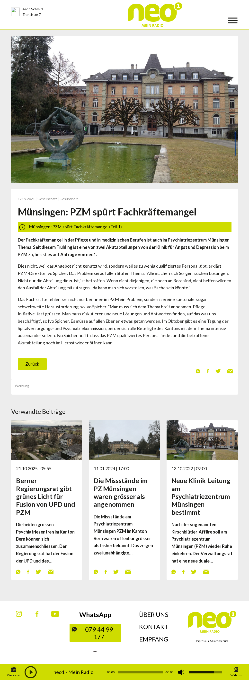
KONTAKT (153, 626)
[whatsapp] (197, 371)
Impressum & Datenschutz (212, 640)
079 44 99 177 (99, 633)
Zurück (32, 364)
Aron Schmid (32, 9)
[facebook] (207, 371)
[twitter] (218, 371)
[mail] (230, 371)
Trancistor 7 (31, 14)
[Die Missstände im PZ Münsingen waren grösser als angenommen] (124, 439)
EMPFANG (153, 639)
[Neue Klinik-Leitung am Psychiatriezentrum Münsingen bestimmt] (202, 439)
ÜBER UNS (153, 614)
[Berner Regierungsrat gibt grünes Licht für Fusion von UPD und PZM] (46, 439)
